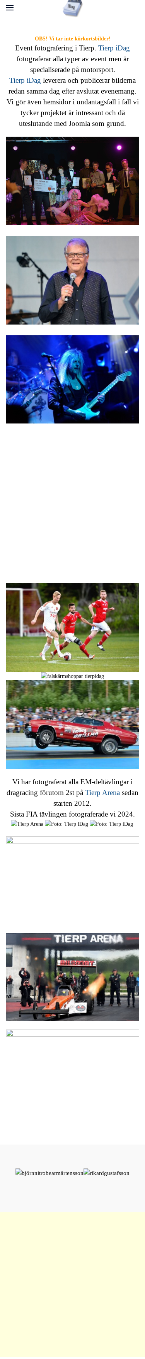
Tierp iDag (114, 48)
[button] (10, 7)
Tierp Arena (102, 792)
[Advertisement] (72, 503)
